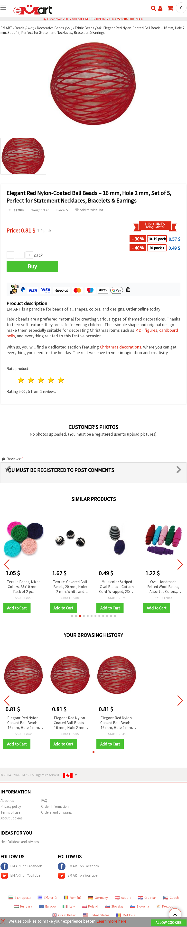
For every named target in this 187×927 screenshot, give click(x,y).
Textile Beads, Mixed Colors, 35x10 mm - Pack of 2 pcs (23, 586)
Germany (101, 897)
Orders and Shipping (56, 812)
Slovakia (117, 906)
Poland (93, 906)
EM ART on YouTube (25, 875)
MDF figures (146, 330)
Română (76, 897)
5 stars (61, 380)
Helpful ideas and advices (19, 841)
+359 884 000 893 (127, 19)
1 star (21, 380)
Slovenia (143, 906)
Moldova (129, 915)
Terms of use (10, 812)
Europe (50, 906)
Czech (174, 897)
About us (7, 800)
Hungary (26, 906)
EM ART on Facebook (26, 866)
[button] (72, 616)
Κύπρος (167, 906)
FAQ (44, 800)
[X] (3, 921)
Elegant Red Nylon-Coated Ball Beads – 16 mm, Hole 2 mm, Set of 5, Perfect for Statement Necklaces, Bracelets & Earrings (23, 723)
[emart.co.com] (32, 9)
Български (23, 897)
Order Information (55, 806)
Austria (126, 897)
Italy (72, 906)
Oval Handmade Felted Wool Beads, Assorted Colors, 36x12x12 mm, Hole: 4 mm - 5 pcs (163, 587)
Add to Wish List (91, 210)
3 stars (41, 380)
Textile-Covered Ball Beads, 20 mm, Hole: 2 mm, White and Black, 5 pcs (70, 587)
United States (100, 915)
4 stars (51, 380)
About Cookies (11, 818)
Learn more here (111, 921)
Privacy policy (10, 806)
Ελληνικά (50, 897)
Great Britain (67, 915)
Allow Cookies (169, 922)
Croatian (150, 897)
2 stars (31, 380)
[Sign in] (160, 8)
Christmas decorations (120, 347)
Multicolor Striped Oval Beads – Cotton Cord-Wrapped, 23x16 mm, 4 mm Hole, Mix (116, 587)
